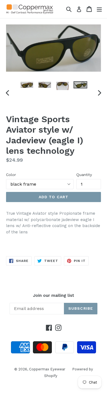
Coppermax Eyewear (47, 369)
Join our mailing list (53, 295)
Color (11, 174)
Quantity (84, 174)
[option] (27, 85)
